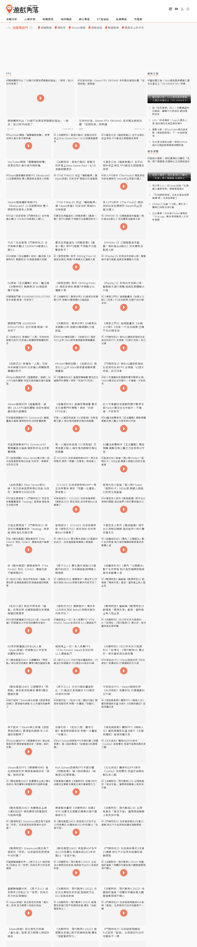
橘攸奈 (62, 27)
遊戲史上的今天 (134, 27)
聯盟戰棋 (113, 27)
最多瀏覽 (153, 151)
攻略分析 (11, 19)
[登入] (182, 9)
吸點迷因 (96, 27)
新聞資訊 (48, 19)
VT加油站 (103, 19)
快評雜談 (66, 19)
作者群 (138, 19)
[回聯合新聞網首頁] (9, 9)
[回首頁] (22, 9)
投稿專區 (121, 19)
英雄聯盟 (46, 27)
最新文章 (153, 73)
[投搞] (170, 9)
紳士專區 (84, 19)
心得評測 (29, 19)
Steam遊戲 (79, 27)
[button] (188, 9)
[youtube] (176, 9)
